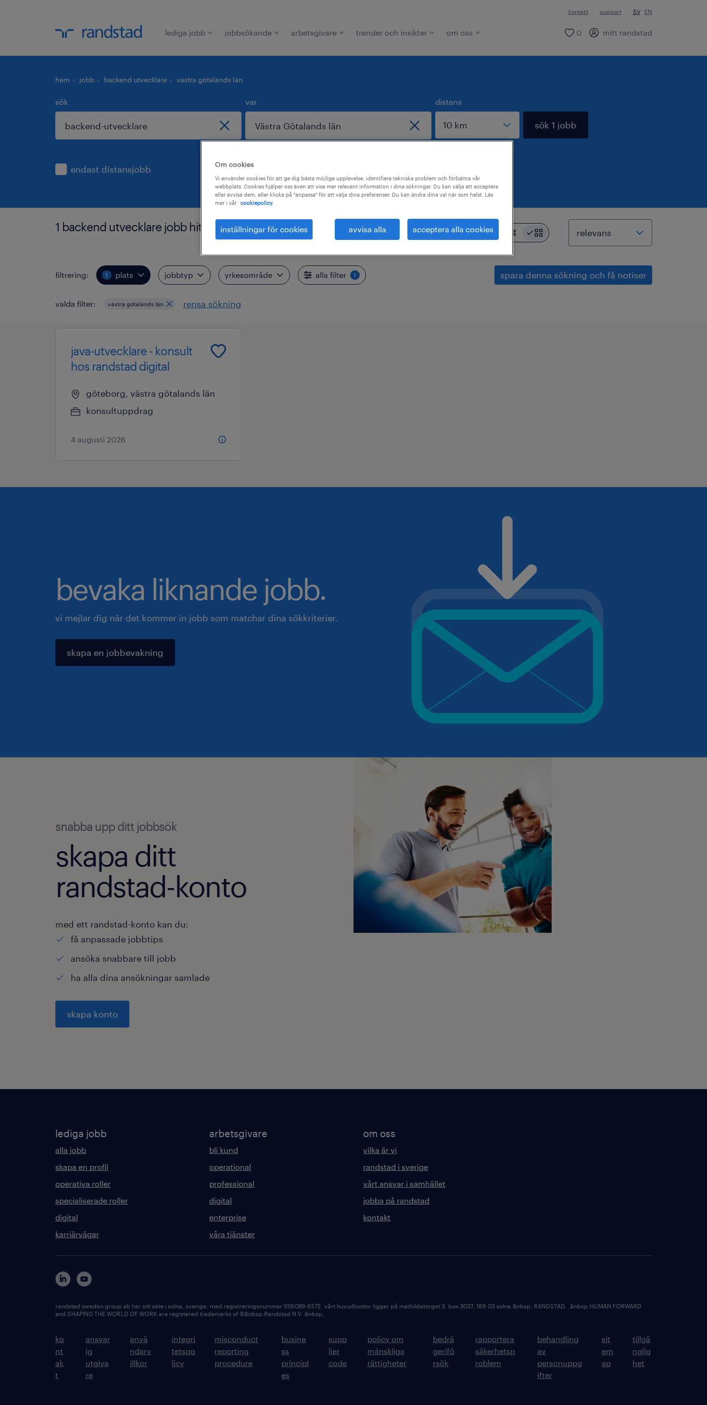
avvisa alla (367, 229)
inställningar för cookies (264, 229)
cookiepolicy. (257, 203)
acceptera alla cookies (453, 229)
